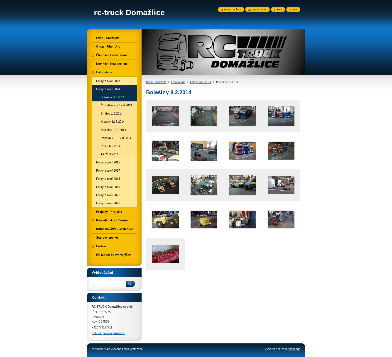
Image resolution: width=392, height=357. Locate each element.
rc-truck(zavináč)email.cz (108, 333)
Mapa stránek (259, 9)
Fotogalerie (178, 82)
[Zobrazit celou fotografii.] (165, 116)
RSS (279, 9)
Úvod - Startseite (156, 82)
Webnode (294, 349)
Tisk (295, 9)
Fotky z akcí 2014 (200, 82)
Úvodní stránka (232, 9)
